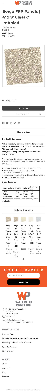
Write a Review (9, 27)
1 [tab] (23, 259)
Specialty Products (9, 347)
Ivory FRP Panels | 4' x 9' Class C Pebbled (31, 235)
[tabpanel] (8, 235)
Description (23, 132)
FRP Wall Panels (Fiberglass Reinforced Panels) (20, 338)
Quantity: (6, 101)
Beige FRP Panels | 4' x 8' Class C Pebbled (8, 235)
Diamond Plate (8, 334)
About (4, 364)
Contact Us (6, 368)
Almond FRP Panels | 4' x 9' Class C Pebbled (23, 235)
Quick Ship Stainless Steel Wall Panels (16, 343)
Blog (4, 372)
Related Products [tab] (23, 210)
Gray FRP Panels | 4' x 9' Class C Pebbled (38, 235)
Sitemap (5, 377)
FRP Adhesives (8, 351)
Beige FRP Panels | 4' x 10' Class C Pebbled (16, 237)
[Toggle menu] (3, 3)
